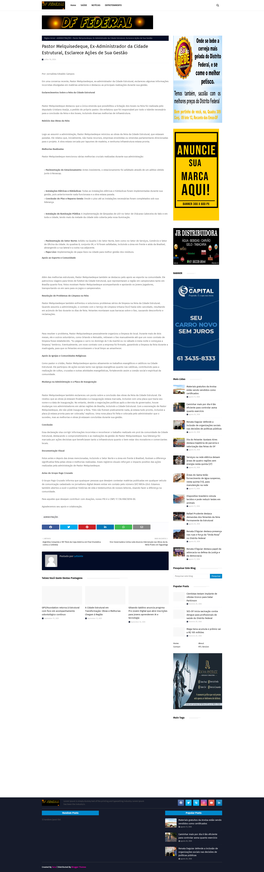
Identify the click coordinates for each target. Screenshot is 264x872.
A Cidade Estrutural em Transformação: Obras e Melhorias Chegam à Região (103, 611)
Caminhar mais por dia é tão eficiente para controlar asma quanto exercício (202, 408)
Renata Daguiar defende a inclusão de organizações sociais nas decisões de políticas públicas (204, 425)
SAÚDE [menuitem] (84, 5)
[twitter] (188, 803)
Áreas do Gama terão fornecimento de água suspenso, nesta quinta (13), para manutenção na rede (204, 480)
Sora (54, 867)
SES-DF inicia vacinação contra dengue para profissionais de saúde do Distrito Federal (202, 615)
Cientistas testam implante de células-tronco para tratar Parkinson (202, 597)
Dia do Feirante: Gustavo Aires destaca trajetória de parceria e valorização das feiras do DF (203, 443)
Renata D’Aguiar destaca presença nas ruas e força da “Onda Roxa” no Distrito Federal (204, 535)
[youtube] (211, 803)
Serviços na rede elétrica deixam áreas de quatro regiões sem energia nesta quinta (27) (203, 460)
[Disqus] (105, 669)
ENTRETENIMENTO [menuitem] (113, 5)
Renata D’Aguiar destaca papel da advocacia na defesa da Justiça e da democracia (204, 552)
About (201, 643)
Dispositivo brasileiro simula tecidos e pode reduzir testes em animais (203, 499)
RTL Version (203, 647)
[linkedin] (219, 803)
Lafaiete (78, 556)
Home (176, 643)
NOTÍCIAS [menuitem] (96, 5)
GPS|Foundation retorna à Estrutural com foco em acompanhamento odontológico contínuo (60, 611)
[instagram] (204, 803)
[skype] (196, 803)
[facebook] (181, 803)
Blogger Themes (79, 867)
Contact (176, 647)
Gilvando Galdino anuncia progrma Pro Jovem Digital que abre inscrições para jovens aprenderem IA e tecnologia (147, 612)
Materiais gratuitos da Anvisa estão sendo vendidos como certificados (201, 390)
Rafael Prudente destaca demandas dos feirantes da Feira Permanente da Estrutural (203, 517)
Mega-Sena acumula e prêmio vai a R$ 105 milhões (204, 631)
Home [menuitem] (73, 5)
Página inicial (49, 38)
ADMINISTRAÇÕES (64, 38)
